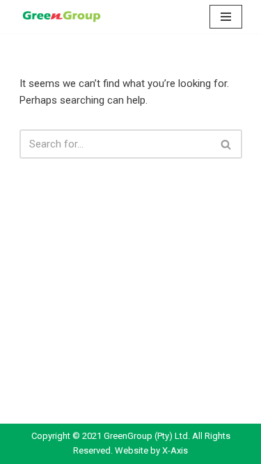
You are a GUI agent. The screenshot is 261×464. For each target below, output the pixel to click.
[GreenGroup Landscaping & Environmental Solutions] (61, 17)
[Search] (226, 144)
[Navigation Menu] (225, 17)
